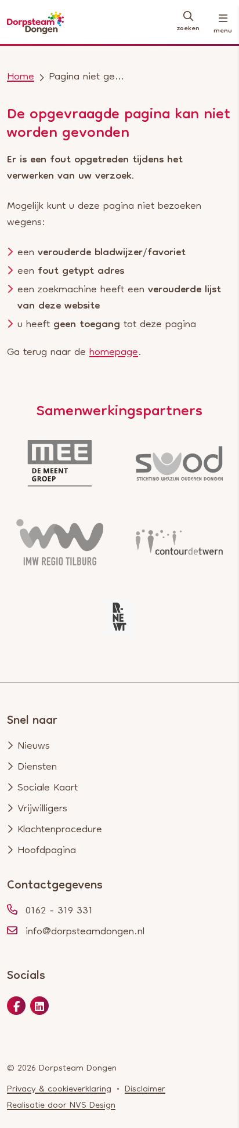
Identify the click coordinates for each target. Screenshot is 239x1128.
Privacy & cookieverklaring (59, 1090)
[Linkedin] (39, 1008)
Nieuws (33, 747)
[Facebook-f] (16, 1008)
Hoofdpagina (46, 851)
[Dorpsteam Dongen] (35, 23)
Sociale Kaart (47, 788)
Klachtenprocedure (59, 830)
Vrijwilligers (42, 809)
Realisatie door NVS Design (61, 1106)
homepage (113, 353)
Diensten (37, 767)
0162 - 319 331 (59, 911)
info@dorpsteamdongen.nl (85, 932)
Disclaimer (145, 1090)
